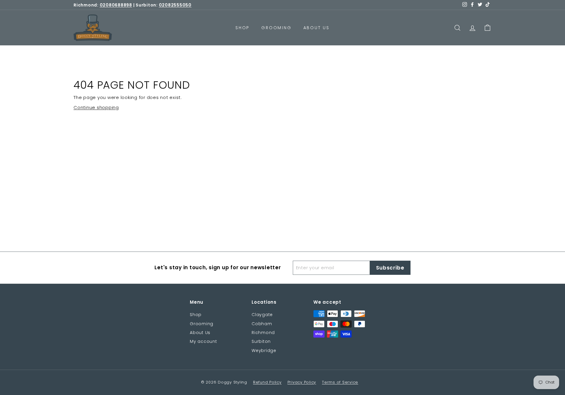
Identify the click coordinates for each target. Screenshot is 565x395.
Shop (242, 28)
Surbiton (261, 341)
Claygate (262, 315)
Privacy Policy (302, 382)
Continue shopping (96, 107)
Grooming (276, 28)
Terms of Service (340, 382)
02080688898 (116, 5)
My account (203, 341)
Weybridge (264, 350)
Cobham (262, 324)
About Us (316, 28)
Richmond (263, 332)
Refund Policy (267, 382)
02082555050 (175, 5)
